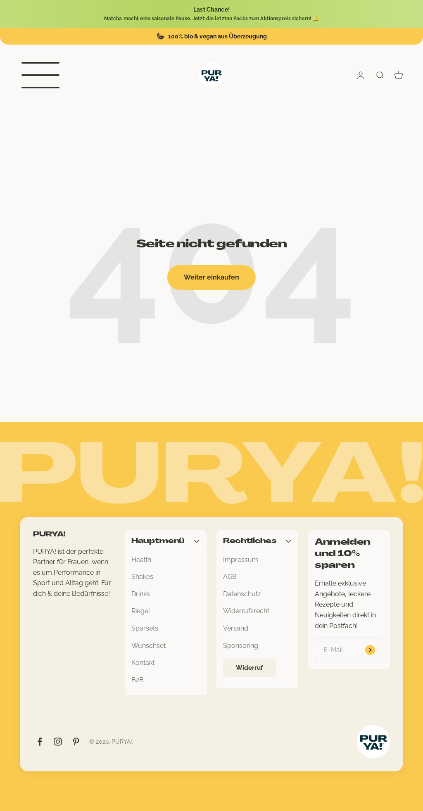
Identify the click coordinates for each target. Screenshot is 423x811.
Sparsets (144, 628)
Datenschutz (242, 594)
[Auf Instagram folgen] (57, 741)
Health (141, 560)
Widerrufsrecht (246, 611)
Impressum (240, 560)
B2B (137, 680)
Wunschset (148, 646)
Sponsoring (240, 646)
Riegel (140, 611)
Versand (235, 628)
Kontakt (142, 662)
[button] (211, 14)
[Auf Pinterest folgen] (76, 741)
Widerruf (249, 667)
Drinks (140, 594)
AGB (230, 577)
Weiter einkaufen (211, 277)
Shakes (142, 577)
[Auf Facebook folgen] (39, 741)
